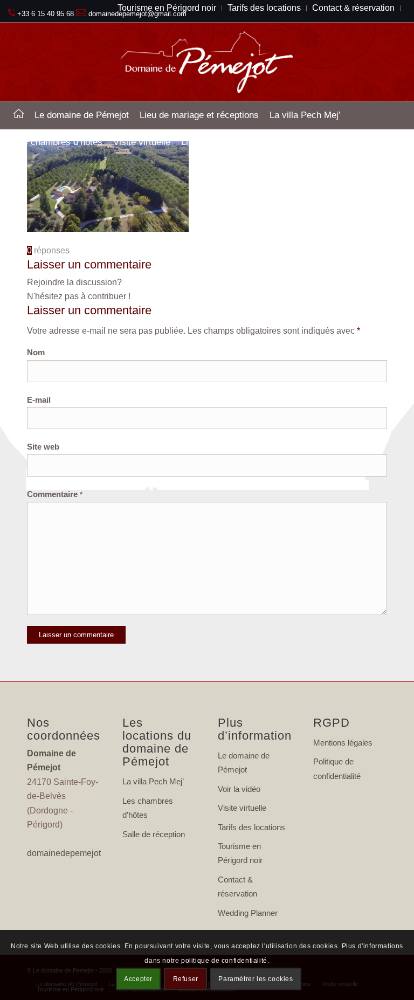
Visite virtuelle (242, 807)
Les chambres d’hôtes (147, 807)
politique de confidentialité (224, 960)
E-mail (39, 400)
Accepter (138, 979)
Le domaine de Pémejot (244, 762)
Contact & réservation (237, 886)
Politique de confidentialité (337, 768)
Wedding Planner (248, 913)
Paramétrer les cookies (255, 979)
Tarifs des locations (251, 827)
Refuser (185, 979)
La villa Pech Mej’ (153, 781)
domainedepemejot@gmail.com (88, 853)
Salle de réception (153, 834)
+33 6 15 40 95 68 (45, 14)
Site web (43, 447)
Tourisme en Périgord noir (240, 853)
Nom (36, 352)
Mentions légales (342, 742)
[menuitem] (18, 115)
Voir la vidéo (239, 789)
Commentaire (54, 494)
